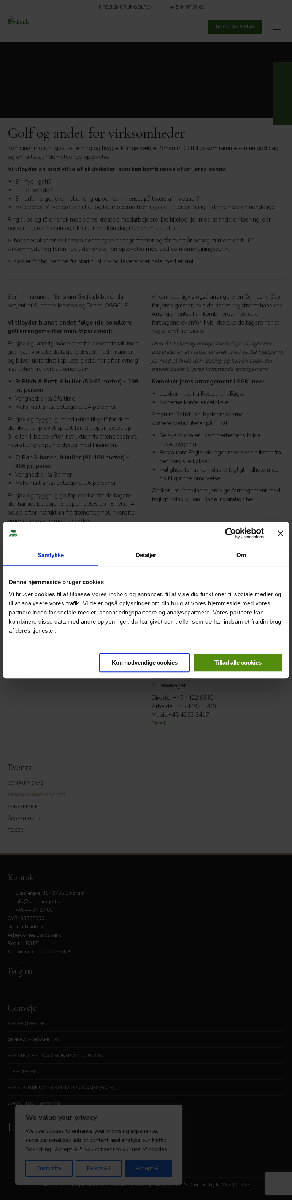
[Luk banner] (280, 533)
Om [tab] (241, 555)
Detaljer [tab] (146, 555)
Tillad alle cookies (238, 662)
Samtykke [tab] (51, 555)
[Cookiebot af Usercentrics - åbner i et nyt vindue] (230, 533)
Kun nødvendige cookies (145, 662)
